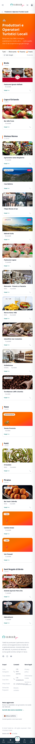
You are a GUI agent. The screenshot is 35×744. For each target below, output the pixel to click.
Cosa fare (5, 680)
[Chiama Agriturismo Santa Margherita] (30, 163)
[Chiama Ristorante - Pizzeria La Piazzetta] (30, 292)
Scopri (6, 90)
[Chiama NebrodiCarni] (30, 623)
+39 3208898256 (19, 679)
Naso (6, 407)
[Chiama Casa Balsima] (30, 188)
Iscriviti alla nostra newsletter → (13, 710)
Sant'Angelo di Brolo (13, 569)
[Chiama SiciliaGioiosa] (30, 371)
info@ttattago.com (19, 684)
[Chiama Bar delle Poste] (30, 127)
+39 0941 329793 (18, 671)
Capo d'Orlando (11, 99)
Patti (6, 443)
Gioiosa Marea (11, 136)
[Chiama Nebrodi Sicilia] (30, 239)
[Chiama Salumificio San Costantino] (30, 345)
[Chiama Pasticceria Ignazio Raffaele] (30, 90)
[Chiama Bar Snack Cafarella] (30, 507)
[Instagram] (7, 656)
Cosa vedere (6, 676)
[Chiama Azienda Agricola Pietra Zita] (30, 597)
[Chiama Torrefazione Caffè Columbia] (30, 397)
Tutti (4, 52)
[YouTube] (11, 656)
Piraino (7, 480)
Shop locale (6, 684)
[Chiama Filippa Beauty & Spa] (30, 213)
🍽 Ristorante (11, 52)
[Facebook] (3, 656)
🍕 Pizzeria (21, 52)
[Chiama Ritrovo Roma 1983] (30, 318)
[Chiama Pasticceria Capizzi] (30, 266)
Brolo (6, 63)
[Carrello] (27, 5)
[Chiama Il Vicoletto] (30, 471)
